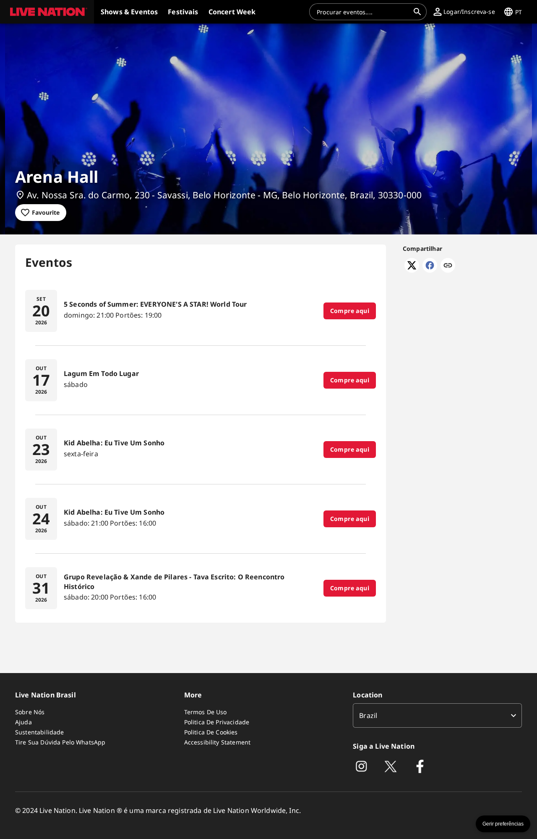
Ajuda (23, 722)
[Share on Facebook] (429, 270)
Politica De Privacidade (216, 722)
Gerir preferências (503, 824)
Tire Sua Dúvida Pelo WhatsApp (60, 742)
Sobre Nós (29, 712)
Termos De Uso (205, 712)
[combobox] (362, 12)
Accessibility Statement (217, 742)
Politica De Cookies (211, 732)
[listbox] (437, 715)
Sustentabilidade (39, 732)
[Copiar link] (448, 266)
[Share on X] (411, 270)
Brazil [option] (368, 715)
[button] (47, 12)
